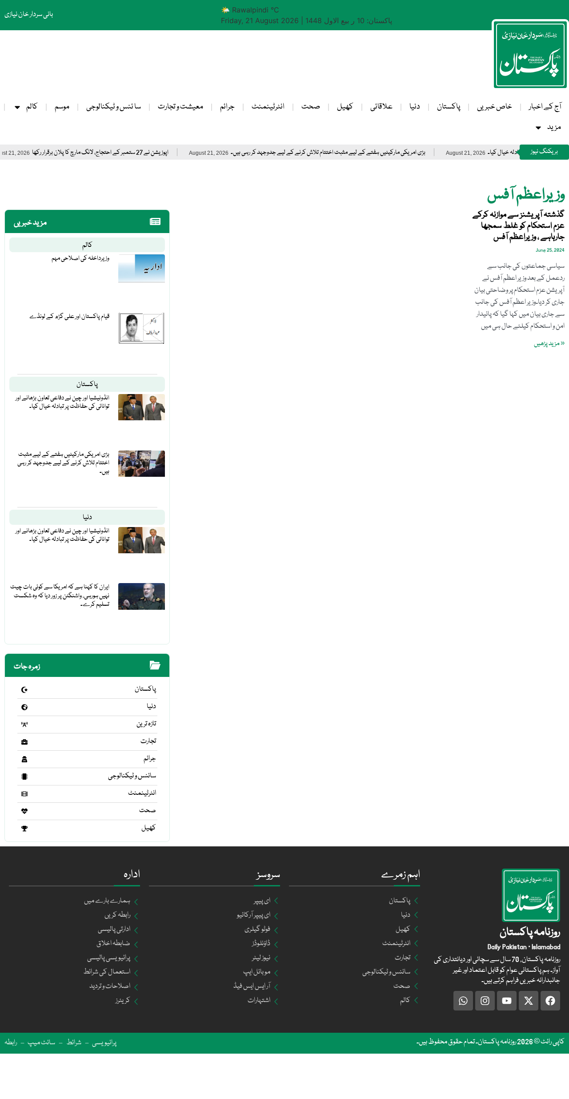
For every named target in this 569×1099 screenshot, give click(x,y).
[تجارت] (24, 742)
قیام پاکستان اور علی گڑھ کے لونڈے (69, 317)
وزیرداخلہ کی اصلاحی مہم (80, 258)
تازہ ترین (146, 724)
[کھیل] (24, 828)
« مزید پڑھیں (549, 344)
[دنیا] (24, 707)
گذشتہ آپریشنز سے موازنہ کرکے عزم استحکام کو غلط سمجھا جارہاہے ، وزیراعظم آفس (519, 226)
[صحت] (24, 811)
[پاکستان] (24, 690)
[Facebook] (550, 1000)
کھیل (345, 107)
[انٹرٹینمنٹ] (24, 794)
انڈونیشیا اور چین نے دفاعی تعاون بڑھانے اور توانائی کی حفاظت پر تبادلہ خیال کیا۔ (62, 402)
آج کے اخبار (545, 107)
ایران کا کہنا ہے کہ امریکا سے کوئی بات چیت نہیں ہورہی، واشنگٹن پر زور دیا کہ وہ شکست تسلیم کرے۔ (59, 595)
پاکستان (448, 107)
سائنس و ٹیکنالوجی (132, 776)
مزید (554, 127)
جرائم (227, 107)
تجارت (148, 741)
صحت (310, 107)
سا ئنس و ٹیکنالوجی (113, 107)
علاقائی (381, 107)
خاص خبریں (494, 107)
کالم (32, 107)
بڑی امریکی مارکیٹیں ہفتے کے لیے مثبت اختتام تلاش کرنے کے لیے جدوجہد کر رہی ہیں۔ (348, 153)
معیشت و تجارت (180, 107)
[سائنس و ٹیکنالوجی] (24, 776)
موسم (62, 107)
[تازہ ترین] (24, 724)
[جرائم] (24, 759)
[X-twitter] (528, 1000)
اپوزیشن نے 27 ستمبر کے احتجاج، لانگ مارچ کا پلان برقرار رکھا (120, 153)
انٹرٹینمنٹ (268, 107)
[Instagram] (485, 1000)
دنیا (414, 107)
